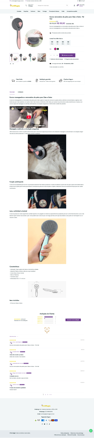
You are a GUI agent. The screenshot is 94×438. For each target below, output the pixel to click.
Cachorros (33, 11)
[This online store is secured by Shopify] (37, 420)
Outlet (63, 11)
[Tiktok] (83, 1)
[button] (53, 21)
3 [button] (47, 394)
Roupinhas (26, 11)
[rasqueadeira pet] (47, 241)
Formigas (45, 11)
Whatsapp (30, 6)
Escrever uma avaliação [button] (73, 320)
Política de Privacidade (71, 435)
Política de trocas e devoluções (60, 435)
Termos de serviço (80, 435)
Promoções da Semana (54, 11)
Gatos (39, 11)
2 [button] (45, 394)
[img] (13, 340)
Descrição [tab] (12, 92)
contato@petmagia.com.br (17, 1)
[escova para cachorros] (47, 198)
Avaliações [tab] (20, 92)
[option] (28, 34)
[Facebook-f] (42, 424)
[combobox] (53, 5)
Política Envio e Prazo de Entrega (76, 433)
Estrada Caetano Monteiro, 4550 (34, 1)
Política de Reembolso (65, 433)
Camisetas (19, 11)
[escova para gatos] (47, 157)
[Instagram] (81, 1)
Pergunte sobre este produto (72, 59)
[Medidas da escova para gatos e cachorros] (47, 289)
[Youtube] (80, 1)
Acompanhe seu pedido (72, 11)
